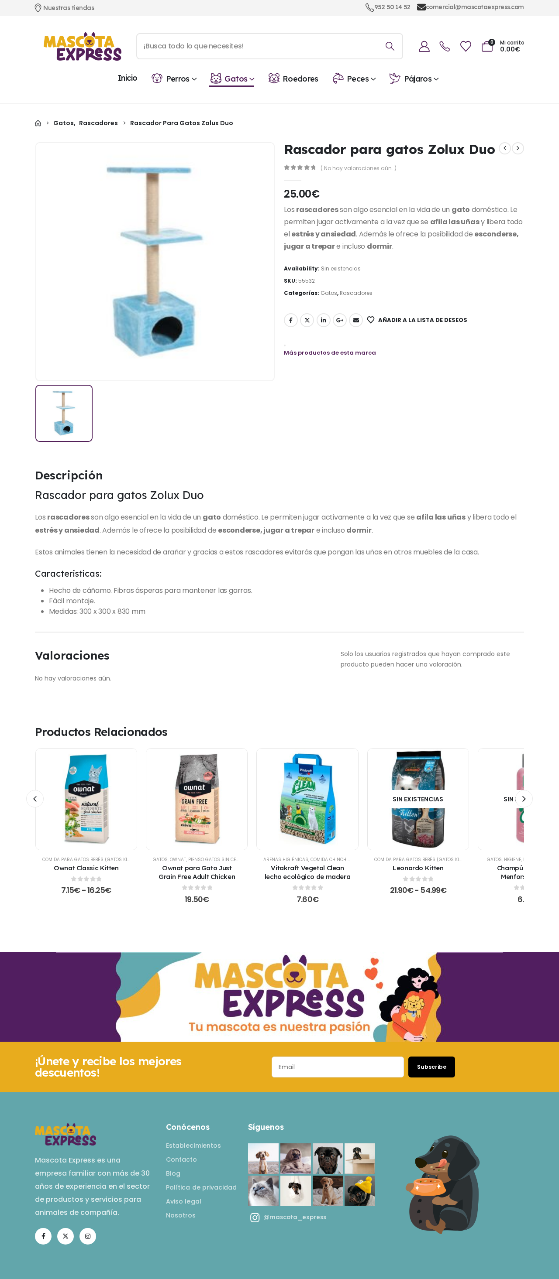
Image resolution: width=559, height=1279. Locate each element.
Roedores (300, 79)
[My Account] (424, 46)
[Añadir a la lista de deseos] (64, 799)
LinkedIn (324, 320)
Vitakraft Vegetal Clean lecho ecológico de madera (308, 872)
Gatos (235, 79)
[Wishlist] (465, 46)
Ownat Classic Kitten (86, 868)
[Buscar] (390, 46)
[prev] (505, 148)
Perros (178, 79)
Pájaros (418, 79)
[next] (518, 148)
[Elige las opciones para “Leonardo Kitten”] (418, 799)
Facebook (291, 320)
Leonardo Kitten (418, 868)
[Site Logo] (82, 46)
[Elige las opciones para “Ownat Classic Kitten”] (86, 799)
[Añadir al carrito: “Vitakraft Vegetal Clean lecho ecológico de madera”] (307, 799)
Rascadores (356, 293)
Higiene (512, 859)
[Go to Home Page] (38, 123)
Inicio (127, 78)
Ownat (178, 859)
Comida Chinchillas (334, 859)
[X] (65, 1236)
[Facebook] (43, 1236)
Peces (358, 79)
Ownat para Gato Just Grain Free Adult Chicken (197, 872)
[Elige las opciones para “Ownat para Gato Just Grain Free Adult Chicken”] (197, 799)
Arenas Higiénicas (285, 859)
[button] (35, 798)
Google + (340, 320)
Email (356, 320)
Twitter (307, 320)
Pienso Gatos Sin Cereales (220, 859)
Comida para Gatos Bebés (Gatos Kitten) (90, 859)
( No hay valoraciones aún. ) (359, 168)
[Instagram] (87, 1236)
